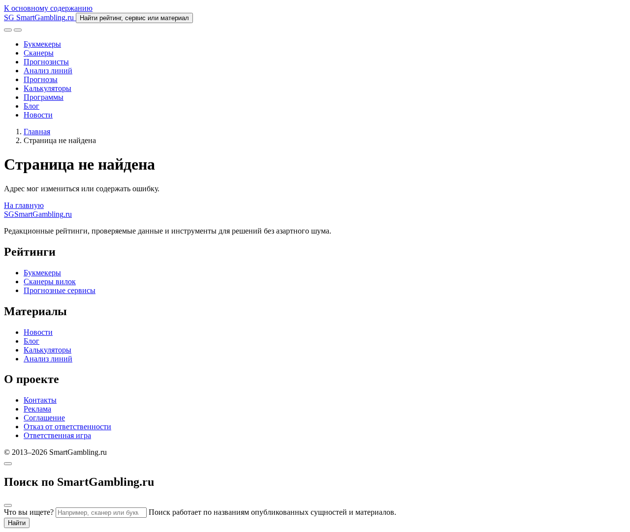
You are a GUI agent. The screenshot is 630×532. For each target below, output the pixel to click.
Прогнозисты (46, 62)
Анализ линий (48, 70)
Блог (31, 106)
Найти (17, 523)
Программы (43, 97)
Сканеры (39, 53)
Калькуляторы (47, 88)
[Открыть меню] (18, 30)
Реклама (37, 409)
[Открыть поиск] (8, 30)
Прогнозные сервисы (59, 290)
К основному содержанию (48, 8)
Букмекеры (42, 44)
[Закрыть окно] (8, 463)
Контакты (40, 400)
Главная (37, 131)
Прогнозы (41, 79)
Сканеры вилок (50, 281)
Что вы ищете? (29, 512)
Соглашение (44, 418)
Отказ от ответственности (67, 426)
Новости (38, 115)
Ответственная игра (57, 435)
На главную (24, 205)
